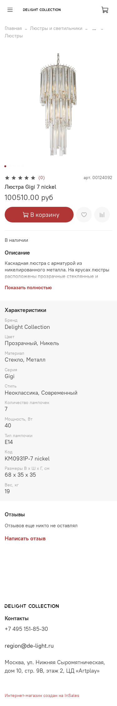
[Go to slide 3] (14, 166)
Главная (13, 28)
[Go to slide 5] (22, 166)
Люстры (14, 35)
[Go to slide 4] (18, 166)
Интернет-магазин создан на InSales (42, 695)
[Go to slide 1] (5, 166)
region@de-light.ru (29, 645)
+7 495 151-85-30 (26, 629)
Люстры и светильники (56, 28)
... (94, 28)
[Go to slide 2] (9, 166)
